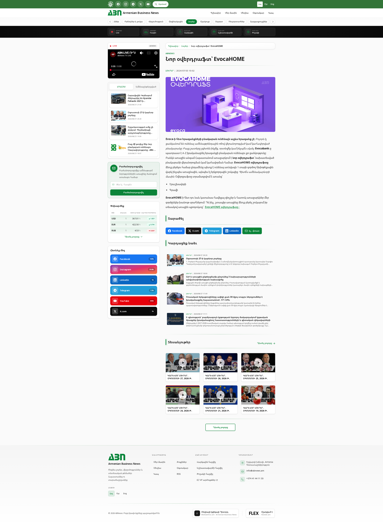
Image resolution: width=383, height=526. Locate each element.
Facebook (177, 230)
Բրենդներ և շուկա (134, 21)
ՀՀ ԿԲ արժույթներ (206, 479)
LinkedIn (234, 230)
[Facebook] (118, 4)
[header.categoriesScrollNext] (272, 21)
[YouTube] (148, 4)
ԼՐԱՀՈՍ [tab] (121, 86)
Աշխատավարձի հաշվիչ (210, 467)
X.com (195, 230)
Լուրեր (191, 21)
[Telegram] (133, 4)
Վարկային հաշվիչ (206, 462)
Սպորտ (219, 21)
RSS (179, 473)
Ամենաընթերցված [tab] (146, 86)
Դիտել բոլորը (131, 236)
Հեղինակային (176, 21)
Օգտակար (258, 12)
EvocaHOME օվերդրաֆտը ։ (222, 207)
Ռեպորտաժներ (236, 21)
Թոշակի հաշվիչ (205, 473)
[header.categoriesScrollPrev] (110, 21)
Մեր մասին (231, 12)
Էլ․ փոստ (254, 230)
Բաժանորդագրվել (133, 192)
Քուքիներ (182, 462)
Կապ (270, 12)
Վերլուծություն (155, 21)
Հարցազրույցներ (258, 21)
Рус (266, 4)
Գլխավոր (216, 12)
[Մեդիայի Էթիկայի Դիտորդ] (111, 4)
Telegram (214, 230)
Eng (272, 4)
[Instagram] (126, 4)
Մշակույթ (205, 21)
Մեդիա (245, 12)
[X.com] (141, 4)
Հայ (260, 4)
